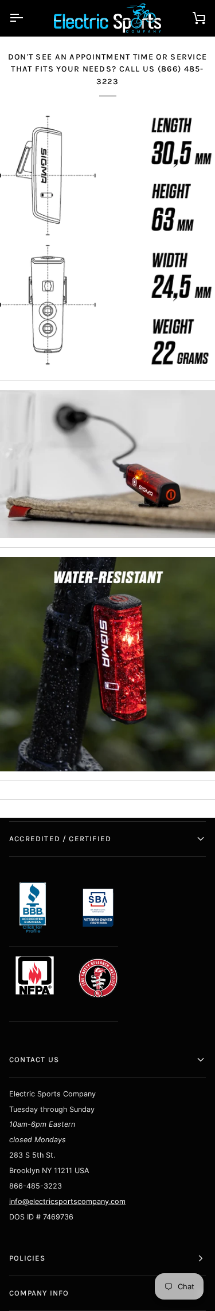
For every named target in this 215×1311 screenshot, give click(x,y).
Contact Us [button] (34, 1059)
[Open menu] (26, 18)
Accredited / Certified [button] (60, 838)
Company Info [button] (39, 1293)
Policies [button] (27, 1258)
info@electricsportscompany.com (67, 1201)
